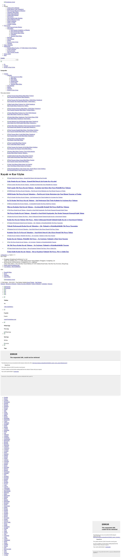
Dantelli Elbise (14, 81)
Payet (5, 273)
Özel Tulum (10, 16)
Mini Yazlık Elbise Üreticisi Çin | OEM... (18, 106)
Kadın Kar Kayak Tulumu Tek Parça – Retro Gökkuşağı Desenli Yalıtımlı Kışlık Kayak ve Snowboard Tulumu (44, 220)
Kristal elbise (14, 82)
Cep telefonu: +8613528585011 (12, 266)
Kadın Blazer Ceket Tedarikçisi (15, 9)
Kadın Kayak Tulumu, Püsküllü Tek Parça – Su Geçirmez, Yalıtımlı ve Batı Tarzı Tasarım (37, 239)
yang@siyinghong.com (10, 319)
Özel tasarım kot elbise (16, 76)
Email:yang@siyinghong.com (11, 265)
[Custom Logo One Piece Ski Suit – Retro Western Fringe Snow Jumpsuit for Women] (32, 184)
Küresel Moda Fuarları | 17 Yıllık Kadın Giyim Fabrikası (22, 48)
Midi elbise (13, 78)
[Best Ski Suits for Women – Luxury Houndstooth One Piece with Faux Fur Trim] (33, 229)
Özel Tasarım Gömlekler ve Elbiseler (20, 30)
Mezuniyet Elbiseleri (11, 284)
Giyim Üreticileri (11, 49)
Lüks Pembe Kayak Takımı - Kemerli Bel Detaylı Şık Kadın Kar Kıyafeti (31, 181)
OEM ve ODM (11, 22)
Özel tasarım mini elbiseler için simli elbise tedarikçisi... (21, 127)
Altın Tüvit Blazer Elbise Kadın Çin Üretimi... (19, 166)
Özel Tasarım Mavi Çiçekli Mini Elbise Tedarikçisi (20, 136)
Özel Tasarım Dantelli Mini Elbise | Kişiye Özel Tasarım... (22, 131)
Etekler (9, 40)
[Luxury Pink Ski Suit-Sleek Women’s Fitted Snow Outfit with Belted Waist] (27, 178)
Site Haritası (38, 282)
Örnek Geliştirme (11, 21)
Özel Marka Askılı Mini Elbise (15, 140)
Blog (5, 55)
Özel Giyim (7, 25)
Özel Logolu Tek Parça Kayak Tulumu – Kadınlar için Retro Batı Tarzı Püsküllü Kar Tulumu (39, 188)
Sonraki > (5, 255)
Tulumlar (9, 43)
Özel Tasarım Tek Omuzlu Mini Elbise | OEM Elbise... (21, 101)
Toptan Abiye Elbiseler (13, 7)
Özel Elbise (10, 28)
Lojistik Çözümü (11, 24)
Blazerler (9, 37)
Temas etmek (7, 54)
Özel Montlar (10, 39)
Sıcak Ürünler (30, 282)
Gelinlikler (13, 34)
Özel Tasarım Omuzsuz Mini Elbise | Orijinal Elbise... (21, 110)
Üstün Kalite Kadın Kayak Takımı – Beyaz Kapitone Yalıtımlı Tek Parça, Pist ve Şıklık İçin (38, 252)
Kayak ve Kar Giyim (12, 42)
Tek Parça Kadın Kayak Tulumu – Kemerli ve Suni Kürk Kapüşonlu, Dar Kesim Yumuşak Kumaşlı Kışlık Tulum (45, 213)
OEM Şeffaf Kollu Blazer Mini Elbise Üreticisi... (20, 157)
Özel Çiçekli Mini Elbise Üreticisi (16, 144)
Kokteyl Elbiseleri (36, 284)
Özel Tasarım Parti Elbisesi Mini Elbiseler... (18, 97)
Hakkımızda (7, 46)
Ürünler (6, 66)
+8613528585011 (8, 306)
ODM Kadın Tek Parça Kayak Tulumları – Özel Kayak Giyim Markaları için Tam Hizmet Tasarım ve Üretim (44, 194)
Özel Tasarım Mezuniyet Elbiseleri (16, 10)
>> (8, 255)
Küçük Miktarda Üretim (13, 19)
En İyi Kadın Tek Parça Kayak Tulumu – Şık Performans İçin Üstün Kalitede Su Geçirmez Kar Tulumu (42, 200)
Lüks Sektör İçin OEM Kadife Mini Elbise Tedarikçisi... (21, 123)
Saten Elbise (14, 79)
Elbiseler (9, 75)
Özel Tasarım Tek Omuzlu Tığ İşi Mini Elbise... (19, 148)
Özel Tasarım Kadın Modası (14, 27)
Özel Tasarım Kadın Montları (14, 18)
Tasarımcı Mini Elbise (13, 12)
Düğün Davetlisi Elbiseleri (24, 284)
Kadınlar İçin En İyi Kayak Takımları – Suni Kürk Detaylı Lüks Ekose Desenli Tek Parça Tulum (40, 232)
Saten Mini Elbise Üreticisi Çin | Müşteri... (18, 114)
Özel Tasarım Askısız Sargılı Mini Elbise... (18, 161)
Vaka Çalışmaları (8, 45)
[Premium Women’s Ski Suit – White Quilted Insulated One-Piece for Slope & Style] (31, 248)
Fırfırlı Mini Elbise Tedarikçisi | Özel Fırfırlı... (19, 118)
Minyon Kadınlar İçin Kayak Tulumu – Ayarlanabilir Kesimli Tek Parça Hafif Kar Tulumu (38, 207)
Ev (4, 5)
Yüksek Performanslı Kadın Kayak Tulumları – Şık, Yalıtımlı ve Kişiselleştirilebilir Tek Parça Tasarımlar (42, 226)
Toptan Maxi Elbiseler (13, 13)
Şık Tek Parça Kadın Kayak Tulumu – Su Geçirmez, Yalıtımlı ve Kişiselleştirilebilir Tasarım (38, 245)
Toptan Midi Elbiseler (13, 15)
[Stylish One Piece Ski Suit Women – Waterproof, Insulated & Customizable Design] (31, 242)
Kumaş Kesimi (11, 51)
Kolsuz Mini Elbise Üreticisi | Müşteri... (17, 153)
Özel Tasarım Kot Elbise (17, 31)
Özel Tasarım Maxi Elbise (17, 33)
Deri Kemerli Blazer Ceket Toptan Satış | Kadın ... (20, 170)
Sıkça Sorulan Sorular (13, 52)
